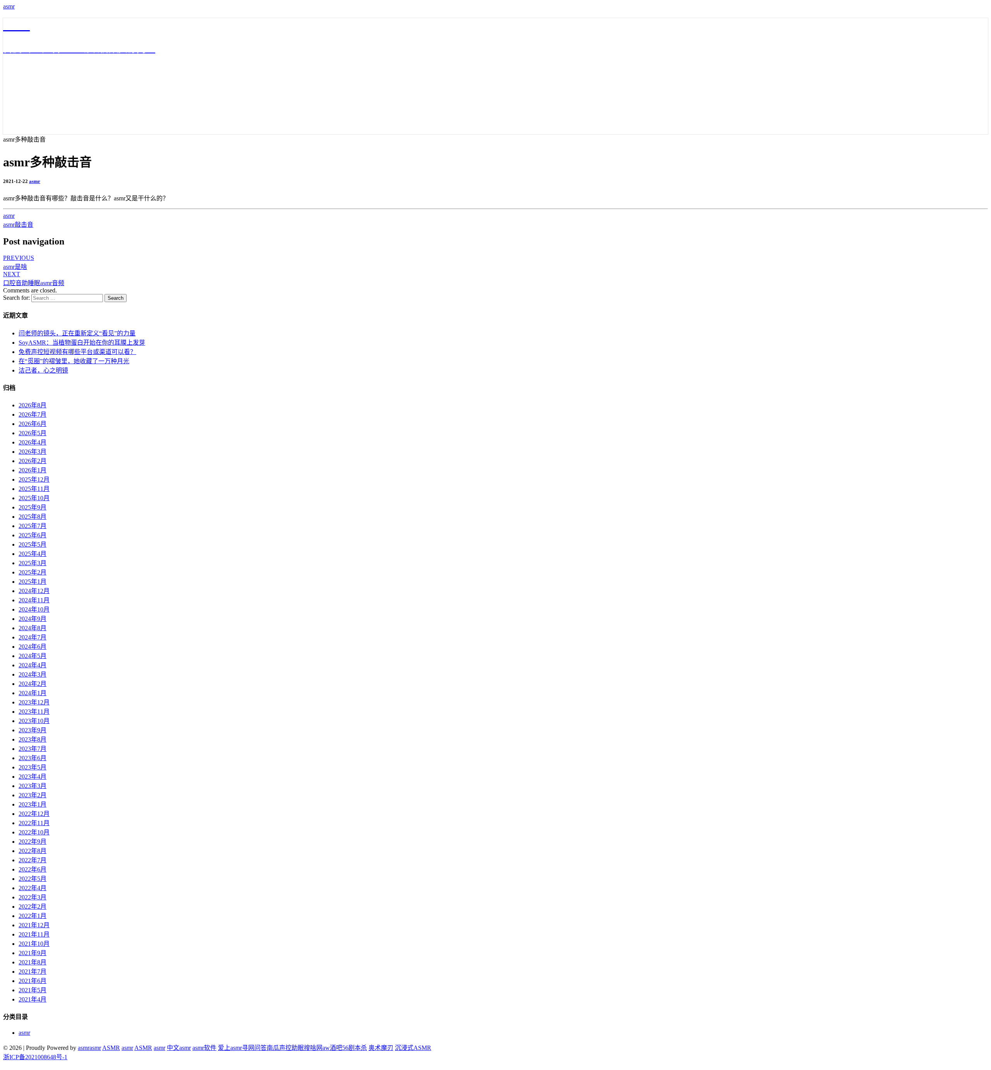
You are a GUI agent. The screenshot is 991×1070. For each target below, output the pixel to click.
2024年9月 (32, 618)
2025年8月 (32, 516)
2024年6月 (32, 646)
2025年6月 (32, 535)
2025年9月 (32, 507)
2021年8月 (32, 962)
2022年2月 (32, 906)
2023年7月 (32, 748)
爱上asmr (230, 1047)
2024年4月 (32, 665)
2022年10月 (34, 832)
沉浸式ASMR (413, 1047)
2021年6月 (32, 981)
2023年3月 (32, 786)
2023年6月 (32, 758)
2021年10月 (34, 943)
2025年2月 (32, 572)
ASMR (111, 1047)
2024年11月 (34, 600)
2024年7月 (32, 637)
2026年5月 (32, 433)
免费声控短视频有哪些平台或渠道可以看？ (77, 352)
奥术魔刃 (381, 1047)
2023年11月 (34, 711)
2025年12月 (34, 479)
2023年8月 (32, 739)
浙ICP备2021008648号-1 (35, 1057)
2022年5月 (32, 878)
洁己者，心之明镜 (43, 370)
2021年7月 (32, 971)
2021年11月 (34, 934)
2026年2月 (32, 461)
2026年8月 (32, 405)
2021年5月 (32, 990)
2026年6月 (32, 423)
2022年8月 (32, 851)
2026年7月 (32, 414)
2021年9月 (32, 953)
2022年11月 (34, 823)
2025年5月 (32, 544)
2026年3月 (32, 451)
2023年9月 (32, 730)
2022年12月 (34, 813)
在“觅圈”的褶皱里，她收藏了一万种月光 (74, 361)
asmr (9, 6)
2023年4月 (32, 776)
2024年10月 (34, 609)
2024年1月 (32, 693)
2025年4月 (32, 553)
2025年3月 (32, 563)
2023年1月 (32, 804)
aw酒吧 (332, 1047)
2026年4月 (32, 442)
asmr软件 (204, 1047)
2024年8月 (32, 628)
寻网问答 (254, 1047)
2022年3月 (32, 897)
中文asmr (179, 1047)
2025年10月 (34, 498)
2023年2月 (32, 795)
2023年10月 (34, 721)
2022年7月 (32, 860)
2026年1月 (32, 470)
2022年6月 (32, 869)
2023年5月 (32, 767)
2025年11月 (34, 488)
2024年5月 (32, 656)
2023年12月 (34, 702)
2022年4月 (32, 888)
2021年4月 (32, 999)
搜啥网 (313, 1047)
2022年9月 (32, 841)
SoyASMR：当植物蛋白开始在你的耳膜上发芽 (82, 342)
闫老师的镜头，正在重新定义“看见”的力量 (77, 333)
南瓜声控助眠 (285, 1047)
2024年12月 (34, 591)
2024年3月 (32, 674)
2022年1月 (32, 916)
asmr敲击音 (18, 224)
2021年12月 (34, 925)
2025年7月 (32, 526)
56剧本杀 (354, 1047)
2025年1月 (32, 581)
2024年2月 (32, 683)
